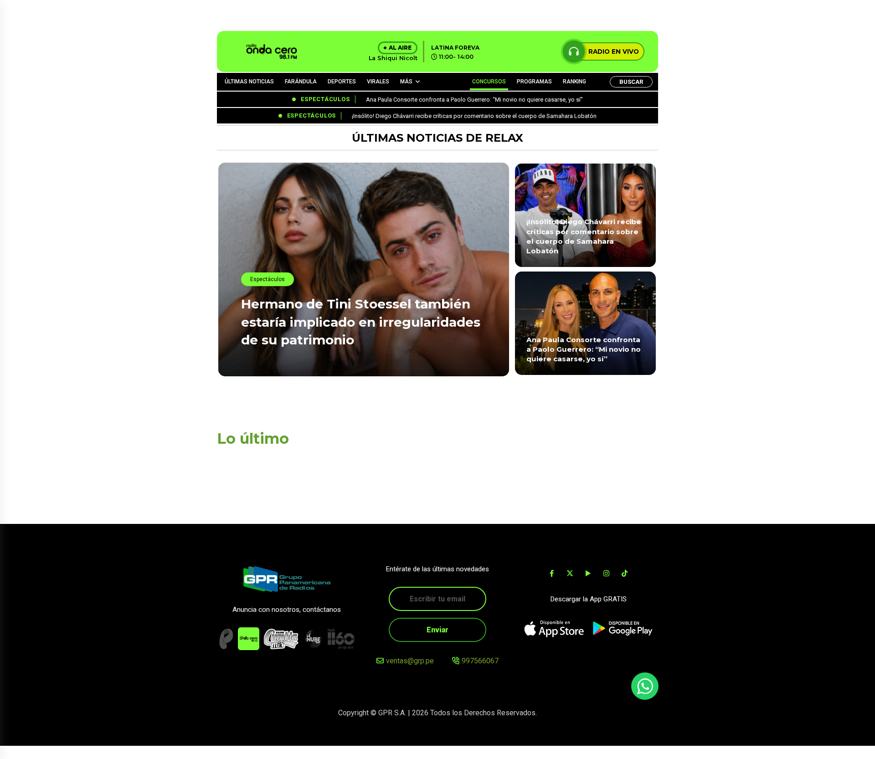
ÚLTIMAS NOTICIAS (249, 81)
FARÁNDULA (301, 81)
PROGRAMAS (534, 81)
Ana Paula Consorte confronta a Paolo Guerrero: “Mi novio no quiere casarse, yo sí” (583, 349)
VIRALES (378, 81)
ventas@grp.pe (410, 660)
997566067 (480, 660)
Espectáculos (267, 279)
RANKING (574, 81)
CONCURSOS (489, 81)
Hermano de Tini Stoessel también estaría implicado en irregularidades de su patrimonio (360, 321)
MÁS (406, 81)
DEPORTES (342, 81)
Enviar (437, 630)
